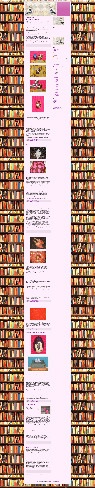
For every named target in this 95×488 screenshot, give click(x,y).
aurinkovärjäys (31, 329)
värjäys (37, 329)
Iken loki (55, 106)
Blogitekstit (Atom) (31, 476)
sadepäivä (42, 442)
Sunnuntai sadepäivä (31, 404)
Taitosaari (55, 104)
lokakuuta (56, 77)
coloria (55, 109)
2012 (55, 68)
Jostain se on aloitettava (32, 447)
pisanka (33, 140)
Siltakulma (55, 100)
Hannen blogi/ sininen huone (58, 108)
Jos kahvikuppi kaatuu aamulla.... (34, 19)
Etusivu (41, 474)
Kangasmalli (29, 306)
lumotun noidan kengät (32, 301)
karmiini (35, 329)
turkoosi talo (33, 401)
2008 (55, 72)
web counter (55, 50)
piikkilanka (35, 442)
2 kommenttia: (36, 200)
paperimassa (33, 201)
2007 (55, 73)
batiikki (31, 140)
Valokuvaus (29, 49)
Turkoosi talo (32, 4)
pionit (37, 442)
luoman (50, 481)
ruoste (39, 442)
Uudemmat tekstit (28, 474)
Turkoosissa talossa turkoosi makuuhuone (36, 332)
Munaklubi (55, 102)
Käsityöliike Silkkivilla (57, 107)
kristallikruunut (32, 442)
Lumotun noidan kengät (32, 235)
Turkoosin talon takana (57, 103)
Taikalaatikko (29, 145)
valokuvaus (35, 140)
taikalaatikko (37, 201)
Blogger (57, 481)
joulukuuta (57, 74)
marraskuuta (57, 76)
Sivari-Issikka (56, 101)
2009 (55, 70)
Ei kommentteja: (36, 139)
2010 (55, 69)
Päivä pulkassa (29, 206)
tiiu (54, 56)
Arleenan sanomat (56, 110)
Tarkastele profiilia (56, 64)
